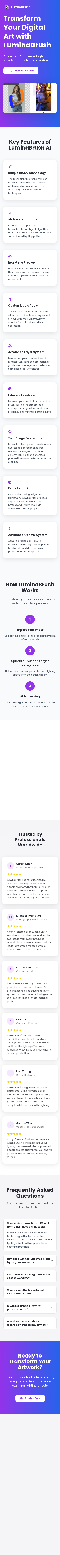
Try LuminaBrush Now (21, 70)
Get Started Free (30, 1398)
